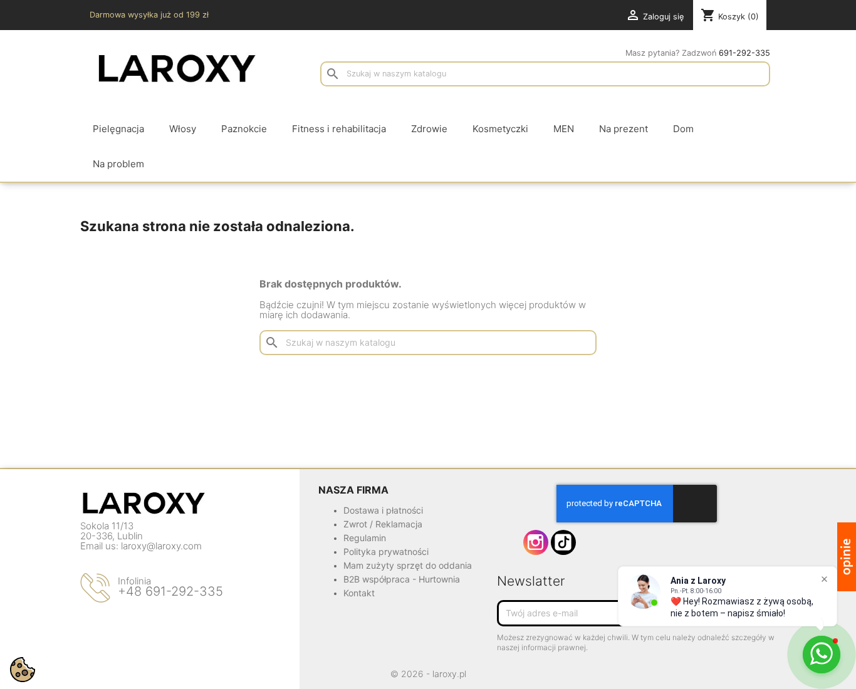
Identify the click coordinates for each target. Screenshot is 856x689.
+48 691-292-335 (170, 591)
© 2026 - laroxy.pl (428, 673)
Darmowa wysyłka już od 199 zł (149, 14)
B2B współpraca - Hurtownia (401, 579)
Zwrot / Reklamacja (382, 524)
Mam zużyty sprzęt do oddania (407, 565)
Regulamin (364, 537)
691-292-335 (744, 53)
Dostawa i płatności (383, 510)
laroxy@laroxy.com (161, 546)
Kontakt (359, 593)
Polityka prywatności (386, 551)
